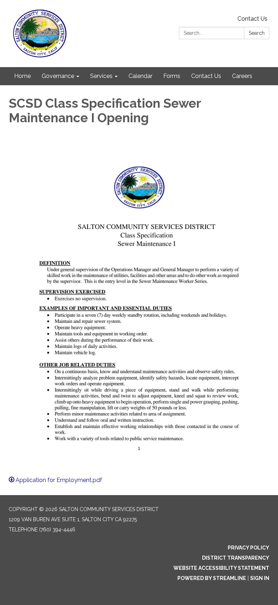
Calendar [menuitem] (140, 76)
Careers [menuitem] (242, 76)
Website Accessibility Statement (221, 568)
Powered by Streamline (211, 578)
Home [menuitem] (22, 76)
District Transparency (235, 558)
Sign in (259, 578)
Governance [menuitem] (58, 76)
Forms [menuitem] (171, 76)
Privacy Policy (248, 548)
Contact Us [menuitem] (206, 76)
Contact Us (252, 18)
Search (257, 33)
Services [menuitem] (101, 76)
